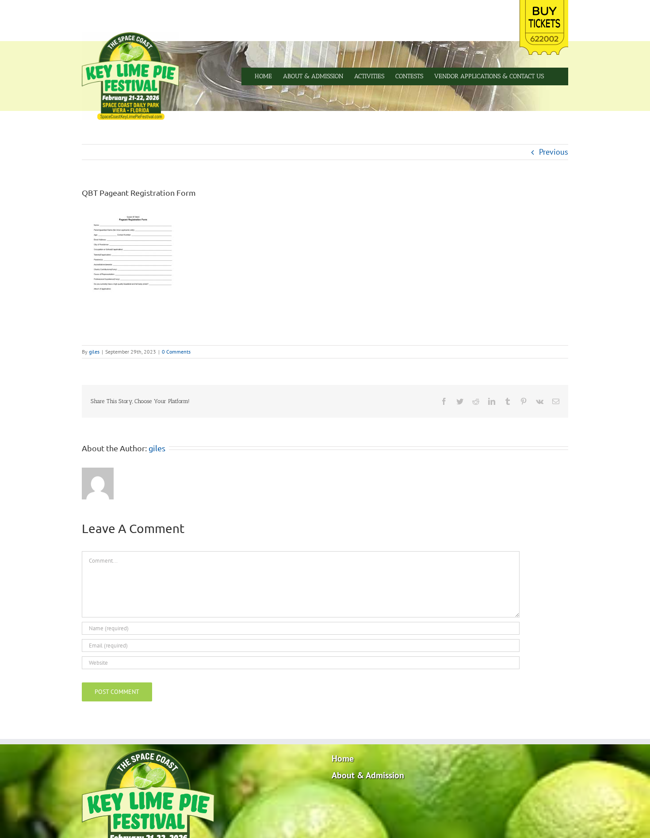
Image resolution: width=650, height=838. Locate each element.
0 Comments (176, 351)
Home (343, 758)
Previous (553, 152)
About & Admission (368, 775)
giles (94, 351)
